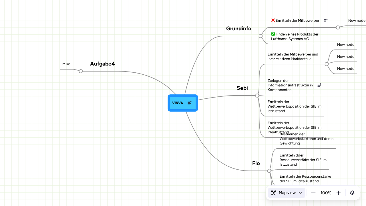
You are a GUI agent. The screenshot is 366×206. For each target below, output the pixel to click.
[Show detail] (352, 193)
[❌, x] (273, 20)
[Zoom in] (338, 193)
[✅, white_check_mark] (273, 34)
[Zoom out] (313, 193)
